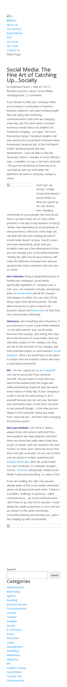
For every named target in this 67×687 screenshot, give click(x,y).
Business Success (17, 91)
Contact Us (13, 50)
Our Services (14, 29)
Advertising (13, 591)
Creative (11, 617)
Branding (12, 600)
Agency (11, 596)
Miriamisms (13, 655)
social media (24, 293)
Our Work (12, 41)
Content (11, 612)
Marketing (13, 650)
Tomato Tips (14, 676)
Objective (12, 659)
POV (9, 37)
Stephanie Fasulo (20, 86)
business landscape (18, 461)
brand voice (38, 310)
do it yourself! (47, 370)
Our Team (13, 46)
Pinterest (22, 470)
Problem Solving (16, 668)
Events (11, 634)
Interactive (13, 638)
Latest (32, 91)
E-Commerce (14, 629)
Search (11, 569)
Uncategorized (15, 95)
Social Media (45, 91)
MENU (12, 20)
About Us (12, 25)
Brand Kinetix (15, 33)
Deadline (12, 621)
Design (11, 625)
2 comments (34, 95)
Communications (17, 608)
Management (15, 646)
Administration (15, 587)
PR (8, 663)
